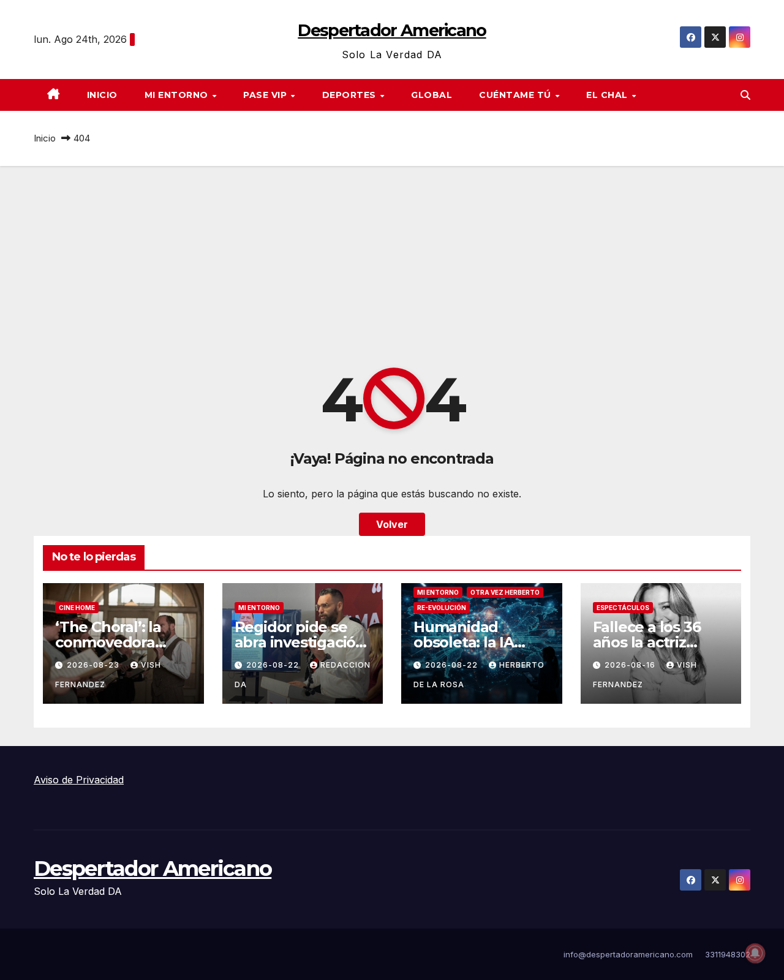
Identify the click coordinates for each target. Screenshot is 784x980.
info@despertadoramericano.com (628, 954)
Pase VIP (266, 94)
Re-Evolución (441, 607)
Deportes (350, 94)
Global (431, 94)
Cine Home (77, 607)
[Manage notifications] (755, 953)
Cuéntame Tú (516, 94)
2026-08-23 (94, 664)
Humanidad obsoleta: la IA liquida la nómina (475, 642)
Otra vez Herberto (505, 592)
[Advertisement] (392, 258)
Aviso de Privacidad (79, 780)
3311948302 (727, 954)
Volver (392, 524)
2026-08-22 (273, 664)
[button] (745, 95)
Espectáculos (623, 607)
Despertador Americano (392, 30)
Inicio (102, 94)
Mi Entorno (178, 94)
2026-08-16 (631, 664)
